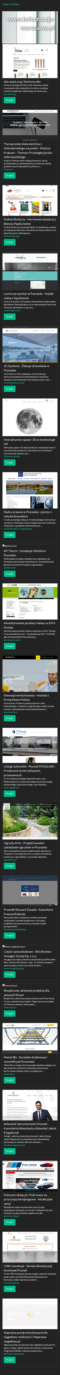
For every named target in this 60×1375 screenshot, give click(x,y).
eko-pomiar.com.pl (12, 640)
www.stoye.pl (10, 1007)
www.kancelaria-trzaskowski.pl (18, 528)
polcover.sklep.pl (11, 1216)
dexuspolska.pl (10, 712)
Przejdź (9, 100)
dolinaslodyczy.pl (12, 236)
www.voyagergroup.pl (14, 968)
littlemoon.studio (12, 456)
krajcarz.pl (8, 169)
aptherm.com (10, 567)
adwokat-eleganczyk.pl (14, 1145)
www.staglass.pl (11, 787)
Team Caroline (10, 4)
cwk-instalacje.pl (11, 1283)
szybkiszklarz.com (12, 310)
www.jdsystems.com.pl (14, 382)
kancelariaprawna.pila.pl (15, 929)
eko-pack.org (10, 94)
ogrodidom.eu (10, 859)
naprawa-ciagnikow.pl (14, 1353)
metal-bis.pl (9, 1074)
